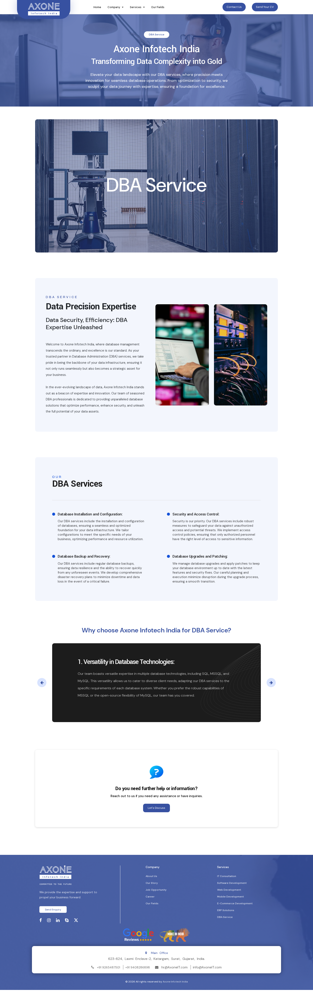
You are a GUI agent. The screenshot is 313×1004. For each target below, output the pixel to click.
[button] (41, 682)
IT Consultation (226, 876)
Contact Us (234, 7)
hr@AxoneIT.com (174, 967)
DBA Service (225, 917)
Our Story (152, 883)
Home (97, 7)
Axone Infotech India (175, 981)
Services (135, 7)
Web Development (229, 890)
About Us (151, 876)
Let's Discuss (156, 808)
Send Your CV (265, 7)
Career (150, 896)
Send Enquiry (53, 909)
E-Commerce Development (235, 903)
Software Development (232, 883)
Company (114, 7)
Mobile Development (230, 896)
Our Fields (157, 7)
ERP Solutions (225, 910)
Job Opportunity (156, 890)
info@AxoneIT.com (207, 967)
